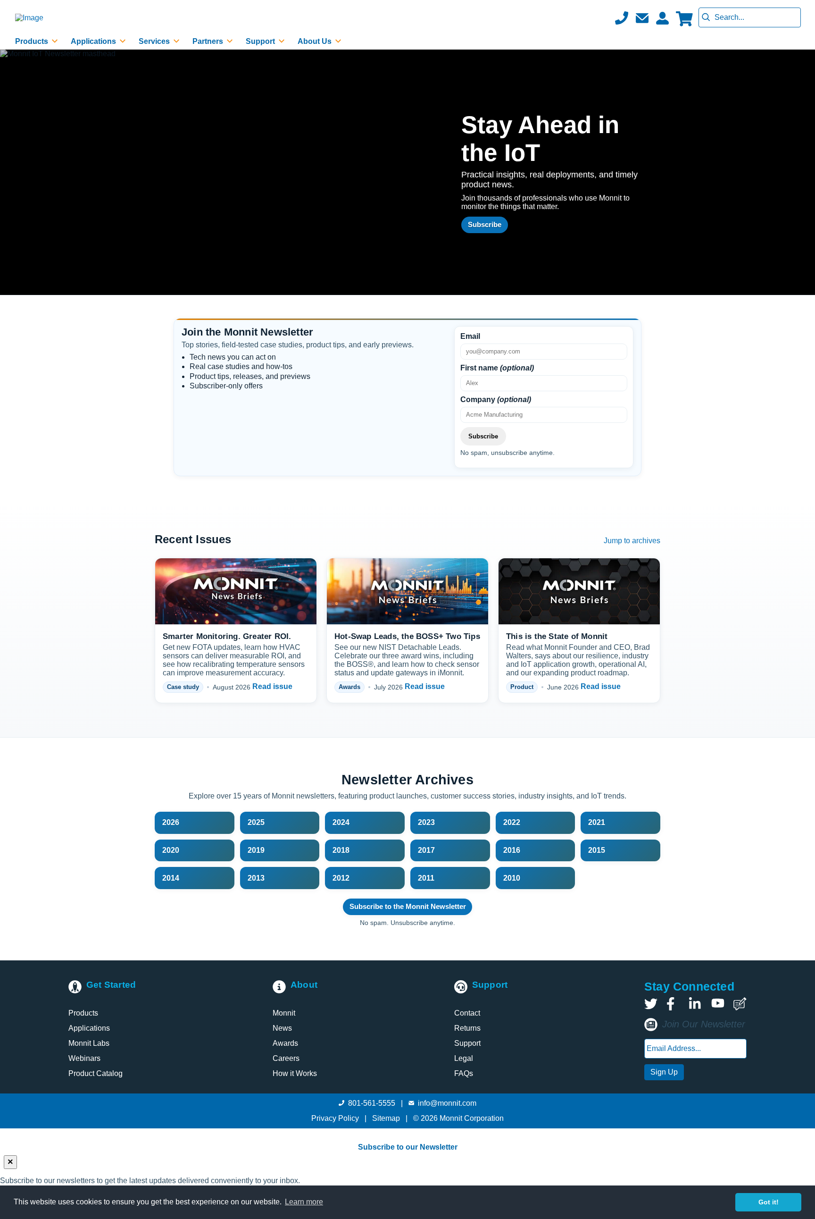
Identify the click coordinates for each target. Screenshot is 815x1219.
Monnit (284, 1013)
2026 (170, 822)
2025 (256, 822)
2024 (341, 822)
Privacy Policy (335, 1118)
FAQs (463, 1073)
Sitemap (386, 1118)
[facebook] (673, 1003)
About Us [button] (315, 41)
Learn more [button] (304, 1202)
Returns (467, 1028)
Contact (467, 1013)
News (282, 1028)
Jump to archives (632, 541)
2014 (170, 878)
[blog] (740, 1003)
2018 (341, 850)
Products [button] (32, 41)
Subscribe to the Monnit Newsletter (407, 906)
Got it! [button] (768, 1202)
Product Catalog (95, 1073)
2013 (256, 878)
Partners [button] (208, 41)
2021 (596, 822)
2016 (511, 850)
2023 (426, 822)
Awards (285, 1043)
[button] (642, 18)
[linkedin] (695, 1003)
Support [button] (261, 41)
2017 (426, 850)
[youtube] (717, 1003)
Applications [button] (94, 41)
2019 (256, 850)
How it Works (295, 1073)
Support (467, 1043)
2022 (511, 822)
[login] (662, 18)
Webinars (84, 1058)
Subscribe (484, 224)
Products (83, 1013)
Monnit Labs (88, 1043)
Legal (463, 1058)
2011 (426, 878)
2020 (170, 850)
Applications (89, 1028)
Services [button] (155, 41)
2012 (341, 878)
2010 (511, 878)
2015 (596, 850)
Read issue (272, 686)
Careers (286, 1058)
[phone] (621, 18)
